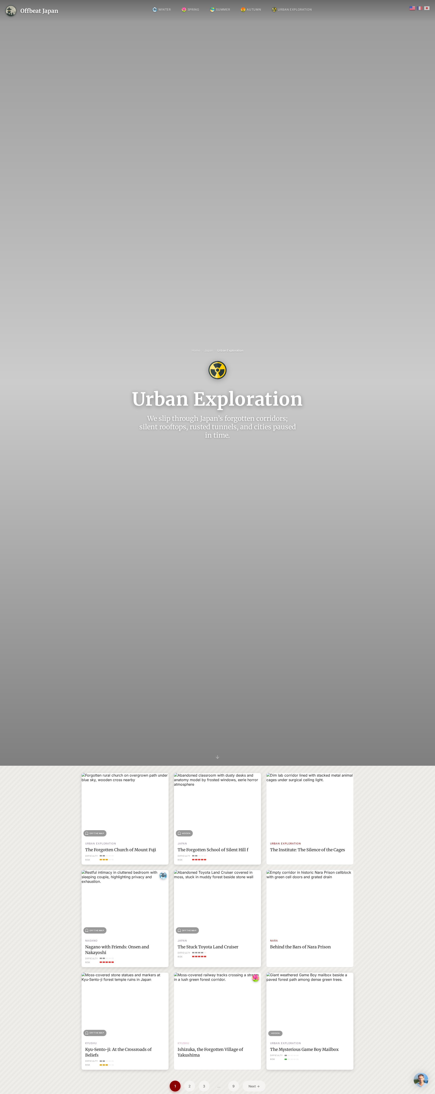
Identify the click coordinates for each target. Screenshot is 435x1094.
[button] (421, 1080)
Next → (254, 1086)
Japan (208, 350)
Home (196, 350)
